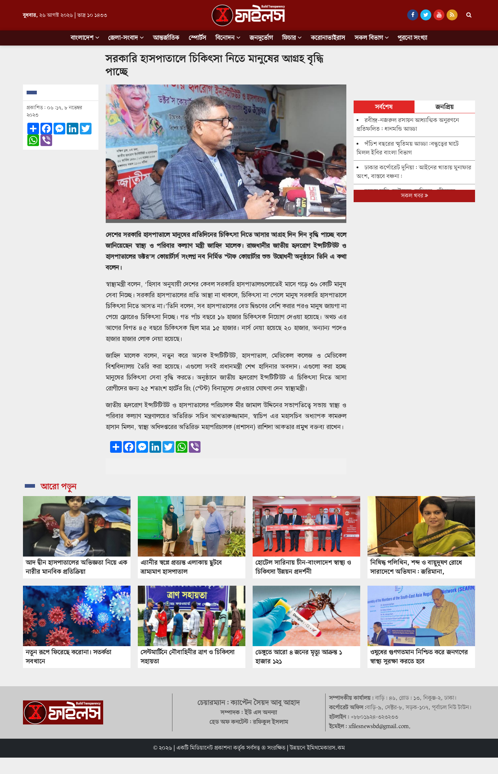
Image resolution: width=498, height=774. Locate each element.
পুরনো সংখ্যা (412, 38)
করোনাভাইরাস (328, 38)
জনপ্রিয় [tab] (445, 107)
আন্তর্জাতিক (166, 38)
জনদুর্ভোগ (261, 38)
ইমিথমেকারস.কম (326, 748)
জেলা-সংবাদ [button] (124, 38)
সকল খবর (413, 196)
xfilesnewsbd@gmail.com (379, 727)
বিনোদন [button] (225, 38)
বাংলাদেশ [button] (83, 38)
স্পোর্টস (197, 38)
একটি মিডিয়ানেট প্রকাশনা (204, 748)
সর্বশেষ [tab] (384, 107)
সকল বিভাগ (370, 38)
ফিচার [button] (289, 38)
